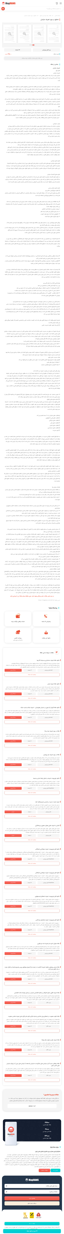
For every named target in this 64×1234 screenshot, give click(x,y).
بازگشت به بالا (32, 1223)
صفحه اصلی (57, 15)
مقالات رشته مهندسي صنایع (45, 15)
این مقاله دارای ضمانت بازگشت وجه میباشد (32, 58)
